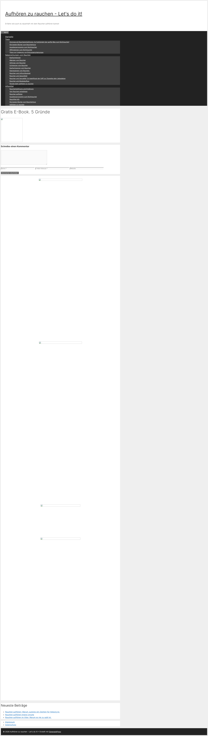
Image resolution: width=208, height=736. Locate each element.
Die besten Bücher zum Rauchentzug (23, 44)
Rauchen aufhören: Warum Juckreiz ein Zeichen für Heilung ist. (32, 712)
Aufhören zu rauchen (17, 104)
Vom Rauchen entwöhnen (18, 91)
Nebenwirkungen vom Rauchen (18, 55)
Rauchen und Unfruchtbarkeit (20, 73)
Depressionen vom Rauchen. (20, 71)
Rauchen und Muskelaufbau (19, 81)
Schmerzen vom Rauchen (19, 65)
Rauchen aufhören (16, 94)
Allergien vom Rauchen (18, 60)
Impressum (10, 722)
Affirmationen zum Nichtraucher (21, 50)
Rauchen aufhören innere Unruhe (19, 715)
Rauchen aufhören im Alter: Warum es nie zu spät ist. (28, 717)
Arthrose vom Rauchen (18, 63)
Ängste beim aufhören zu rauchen (21, 84)
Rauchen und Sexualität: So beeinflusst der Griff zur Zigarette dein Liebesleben (38, 78)
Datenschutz (10, 725)
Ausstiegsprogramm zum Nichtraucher (23, 47)
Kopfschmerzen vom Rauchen (20, 68)
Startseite (9, 37)
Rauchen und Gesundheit (18, 76)
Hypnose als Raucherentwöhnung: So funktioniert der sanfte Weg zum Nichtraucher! (39, 42)
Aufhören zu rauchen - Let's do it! (43, 14)
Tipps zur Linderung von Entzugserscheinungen (26, 52)
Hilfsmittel (9, 86)
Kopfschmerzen (15, 58)
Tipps (7, 39)
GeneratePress (55, 732)
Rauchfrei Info (14, 99)
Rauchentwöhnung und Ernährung (22, 89)
